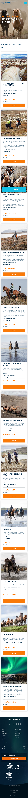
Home (3, 729)
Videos (24, 746)
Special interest (18, 733)
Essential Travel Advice (14, 790)
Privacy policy (14, 792)
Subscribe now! (14, 758)
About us (3, 731)
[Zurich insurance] (17, 766)
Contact (3, 746)
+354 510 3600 (16, 720)
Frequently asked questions (7, 751)
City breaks (4, 735)
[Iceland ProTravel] (8, 2)
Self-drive (4, 737)
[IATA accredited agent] (9, 766)
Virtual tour (4, 748)
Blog (25, 748)
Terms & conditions (14, 787)
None (2, 50)
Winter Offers (17, 731)
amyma (18, 795)
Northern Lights (18, 729)
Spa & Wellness (17, 737)
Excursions (17, 735)
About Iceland (4, 733)
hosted (9, 795)
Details (14, 105)
